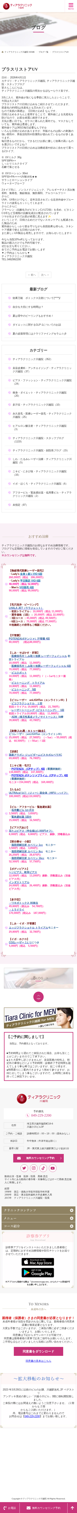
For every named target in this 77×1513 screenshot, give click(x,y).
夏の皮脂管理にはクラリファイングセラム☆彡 (40, 333)
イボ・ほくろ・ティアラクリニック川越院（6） (40, 483)
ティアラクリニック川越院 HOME (20, 52)
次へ (43, 274)
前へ (33, 274)
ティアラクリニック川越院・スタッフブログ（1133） (38, 440)
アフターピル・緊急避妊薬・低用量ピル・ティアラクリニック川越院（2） (42, 494)
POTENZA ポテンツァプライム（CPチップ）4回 (39, 775)
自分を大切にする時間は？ (28, 306)
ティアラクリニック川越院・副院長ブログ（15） (41, 450)
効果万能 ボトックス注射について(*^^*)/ (36, 298)
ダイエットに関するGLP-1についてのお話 (37, 324)
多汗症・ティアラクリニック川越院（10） (37, 404)
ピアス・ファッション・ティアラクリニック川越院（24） (42, 382)
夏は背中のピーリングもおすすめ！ (33, 315)
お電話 (12, 1507)
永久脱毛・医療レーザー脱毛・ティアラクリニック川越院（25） (42, 415)
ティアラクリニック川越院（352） (33, 359)
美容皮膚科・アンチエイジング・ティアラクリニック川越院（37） (42, 370)
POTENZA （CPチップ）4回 (28, 768)
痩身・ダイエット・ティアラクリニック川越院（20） (40, 394)
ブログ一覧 (43, 52)
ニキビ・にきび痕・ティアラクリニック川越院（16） (40, 473)
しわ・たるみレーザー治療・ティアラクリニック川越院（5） (42, 461)
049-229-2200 (41, 1115)
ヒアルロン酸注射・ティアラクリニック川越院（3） (40, 427)
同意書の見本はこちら (38, 1360)
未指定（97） (20, 504)
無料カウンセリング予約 (40, 1158)
